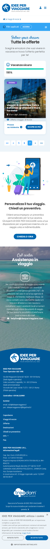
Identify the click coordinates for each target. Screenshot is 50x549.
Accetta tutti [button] (37, 538)
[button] (25, 544)
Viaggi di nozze (13, 19)
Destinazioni (8, 427)
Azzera (26, 27)
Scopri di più (34, 127)
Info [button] (5, 436)
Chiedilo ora (25, 236)
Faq (4, 440)
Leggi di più (26, 533)
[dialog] (25, 530)
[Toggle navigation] (45, 8)
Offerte (6, 423)
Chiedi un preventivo (11, 431)
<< (7, 143)
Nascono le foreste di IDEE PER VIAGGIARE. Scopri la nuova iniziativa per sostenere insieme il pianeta (25, 506)
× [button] (47, 515)
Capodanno (8, 415)
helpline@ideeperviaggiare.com (27, 318)
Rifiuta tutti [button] (13, 538)
